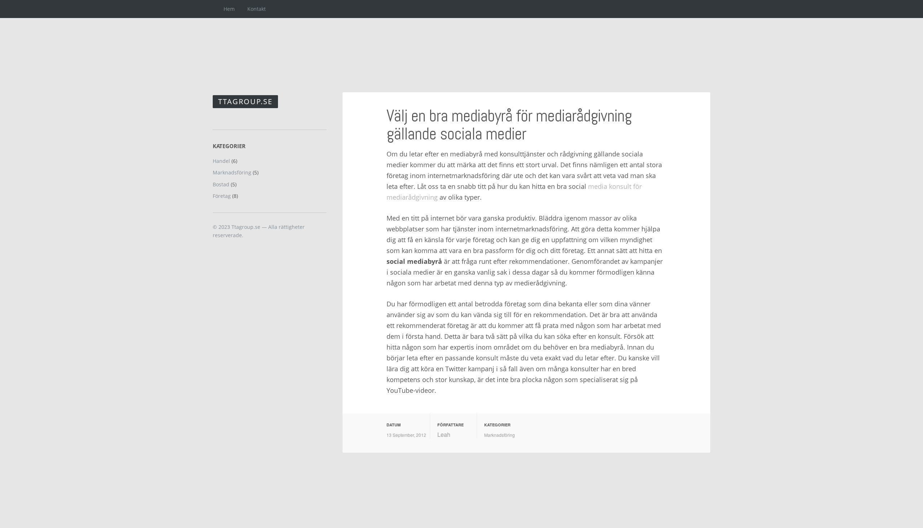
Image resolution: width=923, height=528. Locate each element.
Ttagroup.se (245, 101)
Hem (229, 8)
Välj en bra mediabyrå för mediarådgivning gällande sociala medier (509, 125)
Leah (443, 434)
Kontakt (256, 8)
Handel (221, 160)
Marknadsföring (499, 435)
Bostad (221, 184)
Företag (222, 195)
